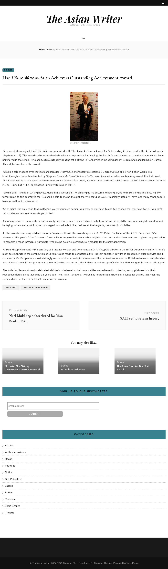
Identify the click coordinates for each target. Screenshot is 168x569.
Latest (9, 486)
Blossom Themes (103, 563)
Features (10, 466)
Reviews (10, 499)
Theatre (9, 512)
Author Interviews (15, 452)
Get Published (13, 479)
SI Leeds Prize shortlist (73, 369)
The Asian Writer (84, 18)
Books (8, 70)
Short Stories (12, 506)
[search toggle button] (163, 3)
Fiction (8, 472)
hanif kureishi (11, 287)
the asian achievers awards (35, 287)
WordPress (132, 563)
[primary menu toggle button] (84, 38)
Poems (9, 492)
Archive (9, 445)
